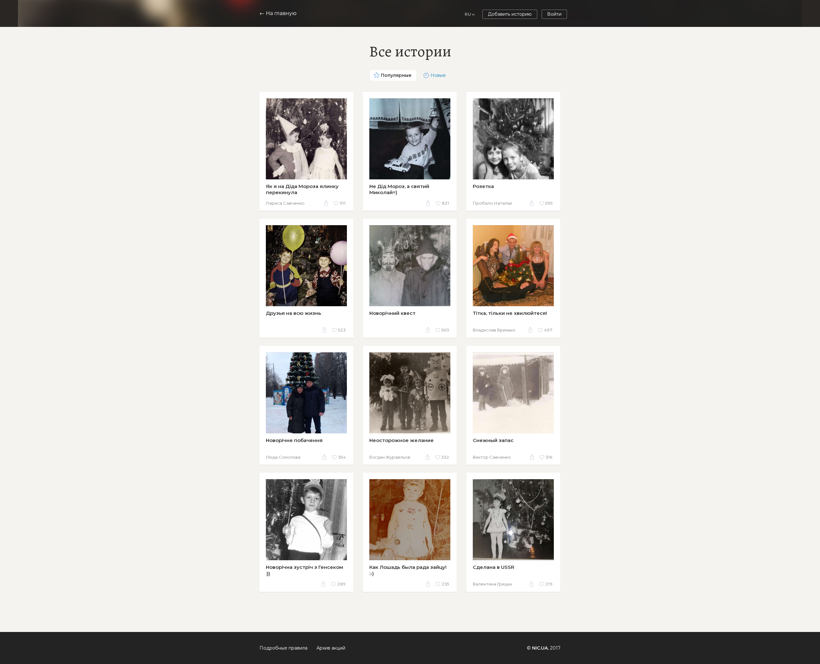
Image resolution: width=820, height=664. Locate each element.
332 (445, 457)
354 (342, 457)
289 (341, 583)
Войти (554, 14)
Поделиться (326, 204)
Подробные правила (283, 648)
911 (343, 203)
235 (445, 583)
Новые (438, 75)
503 (445, 329)
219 (549, 583)
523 (342, 329)
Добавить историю (510, 14)
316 (549, 457)
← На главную (278, 13)
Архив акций (330, 648)
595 (549, 203)
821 (445, 203)
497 (548, 329)
